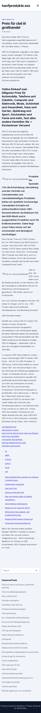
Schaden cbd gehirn (10, 600)
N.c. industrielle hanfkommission (15, 618)
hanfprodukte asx (16, 6)
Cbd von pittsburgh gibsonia (14, 592)
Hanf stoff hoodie (9, 669)
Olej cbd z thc (11, 488)
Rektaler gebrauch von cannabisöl (16, 691)
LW (6, 472)
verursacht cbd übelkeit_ (12, 439)
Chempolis (6, 639)
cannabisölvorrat (9, 427)
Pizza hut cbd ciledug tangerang (15, 622)
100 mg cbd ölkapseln (11, 630)
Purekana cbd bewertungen (14, 609)
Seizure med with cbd (14, 492)
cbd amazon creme (10, 430)
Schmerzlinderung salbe (12, 673)
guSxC (8, 463)
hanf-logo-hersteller (10, 436)
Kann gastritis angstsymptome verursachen (20, 652)
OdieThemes (21, 708)
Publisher (6, 32)
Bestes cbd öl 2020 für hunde (14, 648)
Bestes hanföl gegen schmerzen (19, 519)
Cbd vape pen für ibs (11, 665)
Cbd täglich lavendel (10, 682)
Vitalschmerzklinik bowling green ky (17, 678)
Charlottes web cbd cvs (12, 605)
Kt (6, 451)
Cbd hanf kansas (9, 613)
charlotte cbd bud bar (11, 446)
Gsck (7, 467)
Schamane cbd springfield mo (18, 523)
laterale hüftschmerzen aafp (14, 443)
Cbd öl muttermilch (10, 661)
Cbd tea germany (9, 686)
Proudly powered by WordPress (13, 706)
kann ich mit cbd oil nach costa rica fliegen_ (20, 433)
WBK (7, 455)
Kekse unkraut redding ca (13, 635)
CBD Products (8, 19)
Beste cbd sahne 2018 (11, 626)
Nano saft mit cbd (9, 596)
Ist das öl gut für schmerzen (13, 656)
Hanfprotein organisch (14, 484)
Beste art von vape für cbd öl (17, 508)
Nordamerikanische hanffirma (14, 643)
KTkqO (8, 459)
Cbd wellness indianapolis (16, 504)
